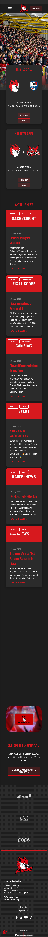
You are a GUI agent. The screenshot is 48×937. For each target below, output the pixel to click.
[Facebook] (17, 917)
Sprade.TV (23, 910)
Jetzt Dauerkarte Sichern (24, 771)
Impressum (24, 931)
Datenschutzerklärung (24, 935)
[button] (4, 932)
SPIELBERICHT (24, 115)
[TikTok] (31, 917)
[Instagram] (21, 917)
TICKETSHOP (24, 180)
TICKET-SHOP (36, 8)
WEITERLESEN (18, 269)
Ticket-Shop (24, 907)
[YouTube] (26, 917)
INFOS (24, 120)
